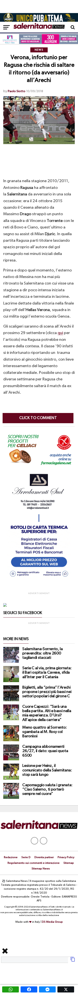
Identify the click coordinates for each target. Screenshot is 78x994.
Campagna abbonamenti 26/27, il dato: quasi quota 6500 (45, 751)
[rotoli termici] (39, 578)
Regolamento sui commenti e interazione (34, 863)
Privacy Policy (66, 857)
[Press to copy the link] (73, 961)
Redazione (11, 857)
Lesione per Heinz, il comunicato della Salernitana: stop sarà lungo (47, 770)
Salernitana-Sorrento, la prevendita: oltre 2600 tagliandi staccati (42, 653)
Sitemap (68, 863)
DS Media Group (52, 922)
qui (60, 333)
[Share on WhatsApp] (10, 989)
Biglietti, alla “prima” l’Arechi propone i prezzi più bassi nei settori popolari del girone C (46, 692)
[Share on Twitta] (65, 989)
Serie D (26, 857)
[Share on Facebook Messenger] (47, 989)
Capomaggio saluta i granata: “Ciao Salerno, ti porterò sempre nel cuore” (47, 789)
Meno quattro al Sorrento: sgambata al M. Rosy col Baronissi (44, 732)
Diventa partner (44, 857)
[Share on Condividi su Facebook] (29, 989)
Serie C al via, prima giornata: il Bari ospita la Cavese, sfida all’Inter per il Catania (47, 672)
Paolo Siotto (16, 91)
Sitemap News (41, 868)
